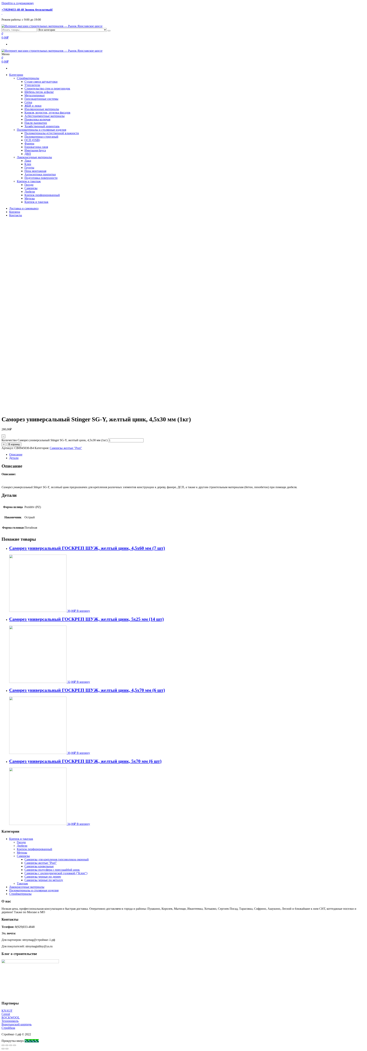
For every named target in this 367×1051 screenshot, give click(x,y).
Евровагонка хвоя (36, 147)
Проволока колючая (37, 119)
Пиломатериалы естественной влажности (51, 133)
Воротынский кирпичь (17, 1024)
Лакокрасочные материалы (34, 157)
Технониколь (10, 1021)
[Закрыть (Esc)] (3, 1045)
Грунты (29, 167)
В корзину (14, 444)
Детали (14, 458)
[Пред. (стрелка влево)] (3, 1048)
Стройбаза (8, 1027)
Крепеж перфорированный (42, 195)
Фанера (29, 143)
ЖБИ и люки (32, 105)
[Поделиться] (6, 1045)
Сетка (28, 102)
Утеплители (32, 85)
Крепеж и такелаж (29, 181)
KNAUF (7, 1010)
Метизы (29, 198)
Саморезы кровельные (39, 866)
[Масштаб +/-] (14, 1045)
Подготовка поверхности (41, 177)
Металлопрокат (34, 95)
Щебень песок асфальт (39, 92)
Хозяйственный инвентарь (41, 126)
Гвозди (28, 184)
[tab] (187, 454)
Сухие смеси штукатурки (41, 81)
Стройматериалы (28, 78)
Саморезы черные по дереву (42, 876)
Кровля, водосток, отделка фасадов (47, 112)
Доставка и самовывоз (23, 208)
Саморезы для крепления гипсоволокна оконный (56, 859)
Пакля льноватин (35, 122)
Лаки (27, 160)
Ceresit (6, 1014)
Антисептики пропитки (40, 174)
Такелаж (22, 883)
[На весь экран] (10, 1045)
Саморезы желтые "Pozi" (66, 448)
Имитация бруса (35, 150)
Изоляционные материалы (41, 109)
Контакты (15, 215)
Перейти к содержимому (18, 3)
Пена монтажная (35, 171)
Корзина (14, 211)
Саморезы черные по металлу (43, 880)
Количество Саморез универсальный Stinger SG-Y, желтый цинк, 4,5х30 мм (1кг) (54, 440)
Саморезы (30, 188)
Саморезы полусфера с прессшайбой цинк (52, 869)
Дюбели (29, 191)
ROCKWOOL (11, 1017)
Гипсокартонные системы (41, 98)
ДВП (27, 153)
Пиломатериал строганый (41, 136)
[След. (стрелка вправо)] (6, 1048)
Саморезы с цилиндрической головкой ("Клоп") (55, 873)
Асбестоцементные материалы (44, 116)
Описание (15, 454)
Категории (16, 74)
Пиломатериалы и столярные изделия (41, 129)
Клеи (27, 164)
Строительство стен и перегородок (47, 88)
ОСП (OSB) (32, 140)
